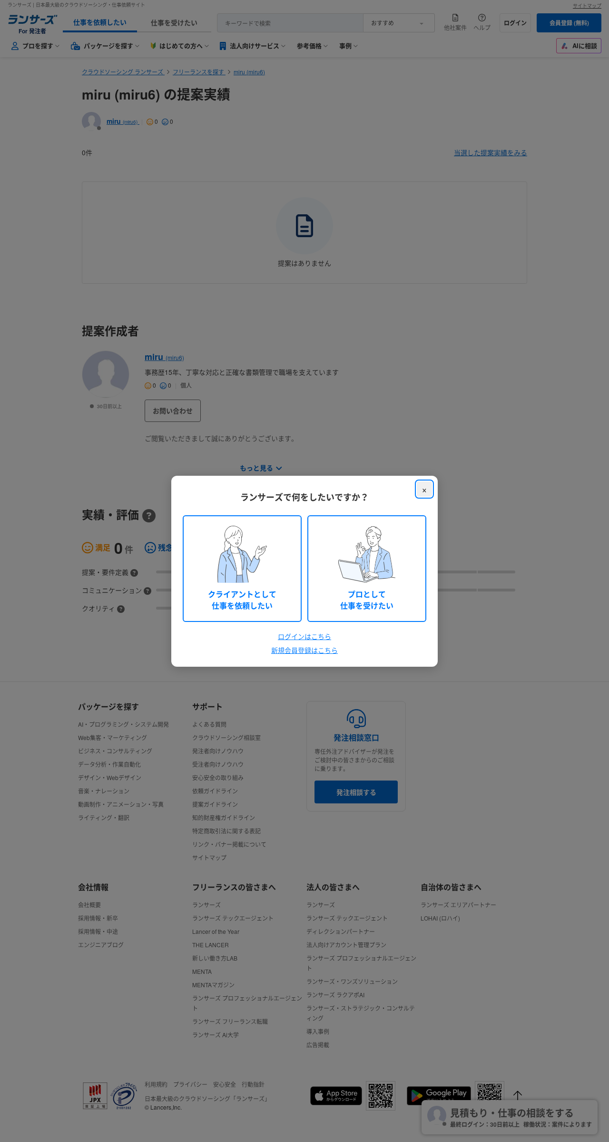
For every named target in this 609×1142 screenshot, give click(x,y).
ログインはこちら (304, 636)
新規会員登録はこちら (304, 650)
